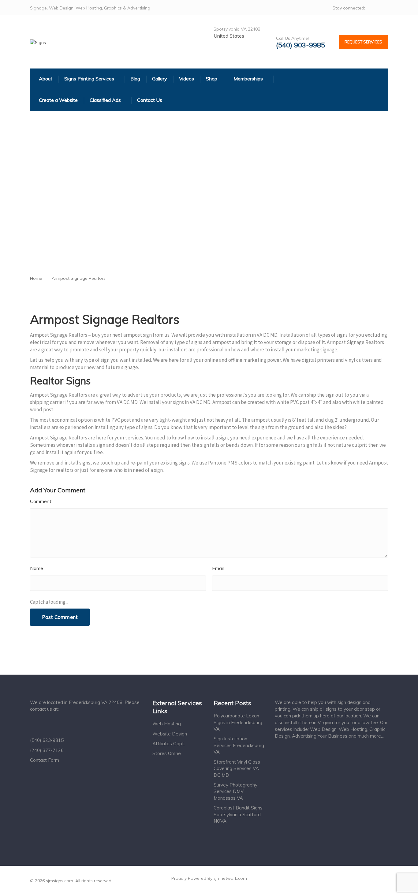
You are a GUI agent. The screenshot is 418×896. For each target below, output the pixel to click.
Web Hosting (166, 724)
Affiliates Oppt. (168, 743)
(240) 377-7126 (47, 750)
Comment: (41, 501)
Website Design (169, 734)
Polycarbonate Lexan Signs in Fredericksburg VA (238, 722)
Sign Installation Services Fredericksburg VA (239, 745)
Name (36, 568)
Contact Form (44, 760)
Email (218, 568)
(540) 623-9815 (47, 740)
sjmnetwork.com (230, 878)
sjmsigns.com (59, 880)
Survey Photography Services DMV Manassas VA (235, 791)
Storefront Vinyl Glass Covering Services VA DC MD (237, 768)
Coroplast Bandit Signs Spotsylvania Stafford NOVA (238, 814)
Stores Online (166, 753)
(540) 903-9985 (300, 45)
